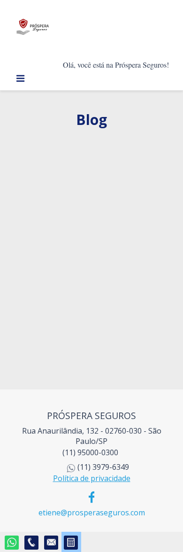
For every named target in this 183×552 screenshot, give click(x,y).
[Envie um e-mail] (51, 543)
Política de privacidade (91, 478)
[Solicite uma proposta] (71, 543)
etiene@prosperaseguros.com (91, 512)
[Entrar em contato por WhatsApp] (12, 543)
